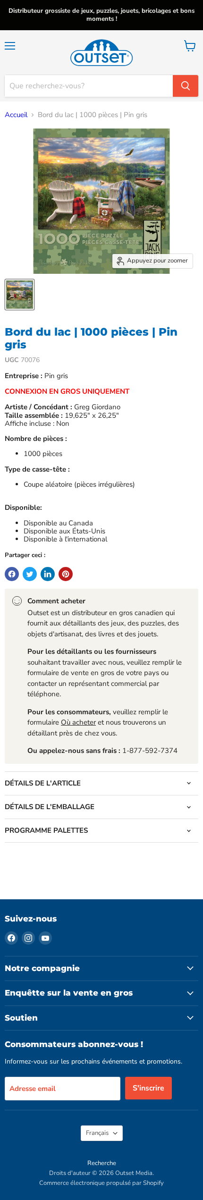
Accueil (16, 115)
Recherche (101, 1163)
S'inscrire (148, 1088)
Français (97, 1133)
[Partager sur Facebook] (12, 574)
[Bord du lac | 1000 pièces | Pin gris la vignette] (19, 294)
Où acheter (78, 722)
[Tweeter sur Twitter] (30, 574)
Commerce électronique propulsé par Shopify (101, 1183)
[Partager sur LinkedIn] (48, 574)
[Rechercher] (185, 86)
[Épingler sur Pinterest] (66, 574)
